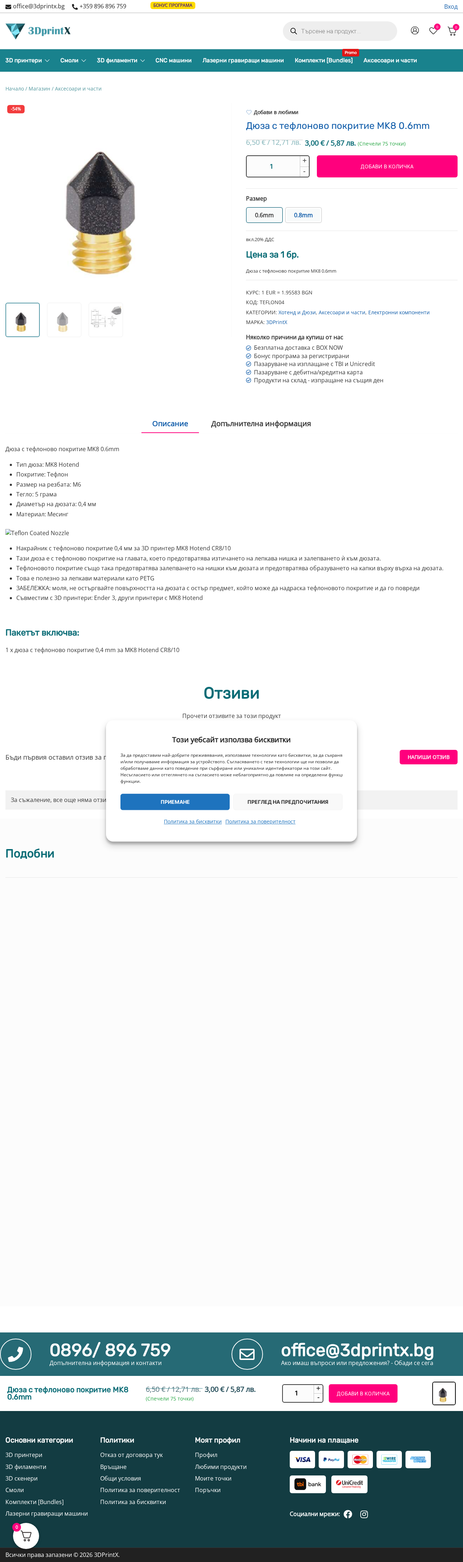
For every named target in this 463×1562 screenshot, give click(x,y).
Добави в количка (387, 166)
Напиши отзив (429, 756)
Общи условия (120, 1478)
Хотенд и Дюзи (297, 312)
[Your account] (415, 31)
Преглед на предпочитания (287, 802)
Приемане (175, 802)
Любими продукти (221, 1467)
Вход (451, 7)
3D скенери (21, 1478)
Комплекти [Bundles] (324, 58)
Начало (14, 88)
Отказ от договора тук (131, 1455)
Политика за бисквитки (193, 821)
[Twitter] (364, 1514)
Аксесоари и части (390, 60)
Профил (206, 1455)
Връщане (113, 1467)
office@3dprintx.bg (39, 6)
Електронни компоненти (399, 312)
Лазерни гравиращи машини (243, 60)
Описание (170, 423)
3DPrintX (276, 322)
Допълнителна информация (261, 423)
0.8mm (303, 215)
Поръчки (208, 1490)
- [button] (304, 171)
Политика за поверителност (260, 821)
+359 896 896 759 (103, 6)
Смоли (69, 60)
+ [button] (304, 160)
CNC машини (174, 60)
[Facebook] (348, 1514)
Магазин (39, 88)
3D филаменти (117, 60)
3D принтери (23, 60)
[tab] (170, 424)
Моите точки (213, 1478)
